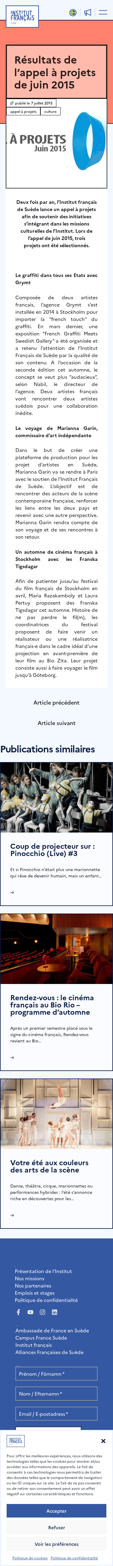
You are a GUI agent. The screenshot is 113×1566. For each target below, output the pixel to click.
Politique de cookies (30, 1557)
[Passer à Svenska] (73, 13)
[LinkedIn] (55, 1312)
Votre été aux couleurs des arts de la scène (49, 1165)
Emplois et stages (35, 1292)
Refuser (56, 1527)
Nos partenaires (33, 1285)
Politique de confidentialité (74, 1557)
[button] (103, 1441)
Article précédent (56, 702)
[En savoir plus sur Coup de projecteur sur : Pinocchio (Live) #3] (56, 796)
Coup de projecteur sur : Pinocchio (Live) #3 (52, 849)
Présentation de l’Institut (43, 1271)
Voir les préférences (57, 1544)
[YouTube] (30, 1312)
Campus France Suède (41, 1337)
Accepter (56, 1511)
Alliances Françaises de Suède (49, 1352)
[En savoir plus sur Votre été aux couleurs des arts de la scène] (56, 1113)
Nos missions (29, 1278)
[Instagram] (42, 1312)
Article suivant (57, 723)
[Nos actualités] (88, 12)
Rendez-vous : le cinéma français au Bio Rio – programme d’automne (52, 1004)
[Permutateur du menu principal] (101, 12)
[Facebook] (18, 1312)
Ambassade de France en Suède (52, 1330)
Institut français (33, 1344)
